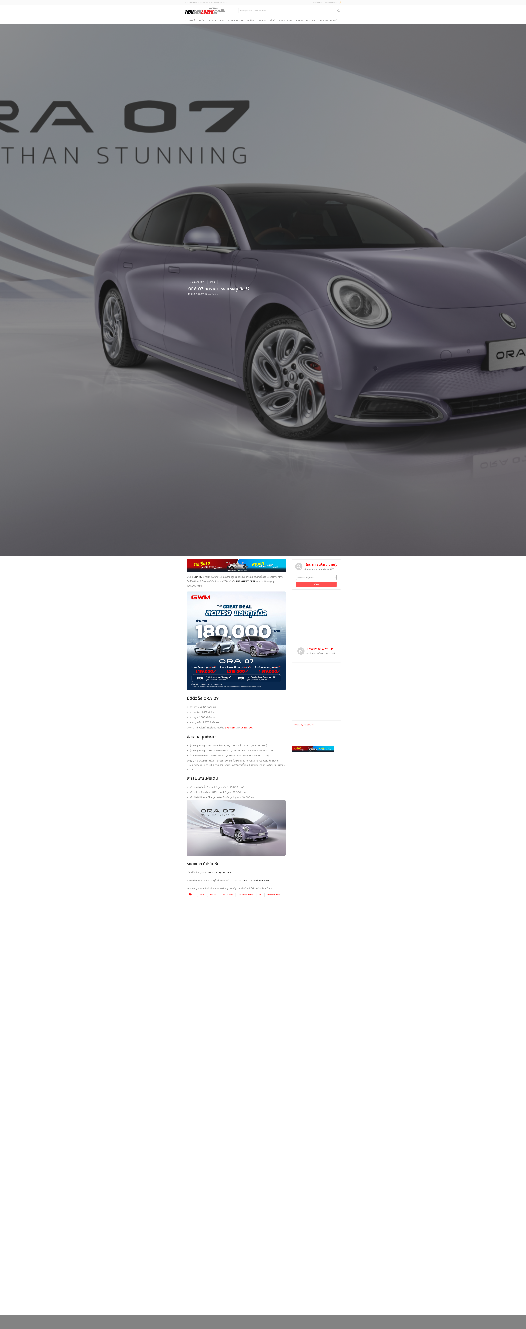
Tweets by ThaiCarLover (304, 724)
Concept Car (235, 20)
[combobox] (316, 577)
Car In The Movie (306, 20)
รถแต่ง (262, 20)
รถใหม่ (202, 20)
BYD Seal (230, 727)
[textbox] (316, 577)
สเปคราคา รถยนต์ (328, 20)
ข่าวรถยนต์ (190, 20)
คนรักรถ (251, 20)
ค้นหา (316, 584)
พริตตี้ (272, 20)
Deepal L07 (247, 727)
